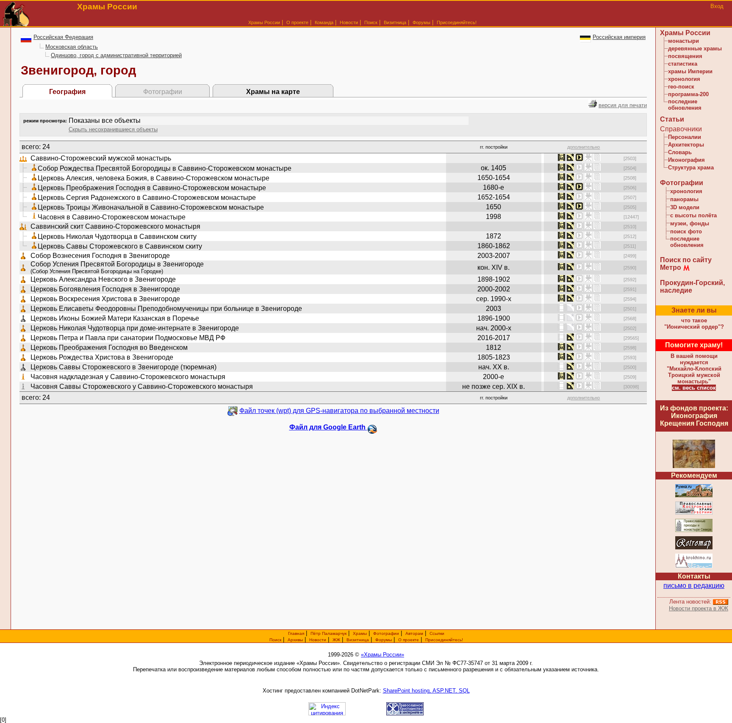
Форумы (421, 22)
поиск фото (686, 231)
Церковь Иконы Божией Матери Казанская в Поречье (114, 318)
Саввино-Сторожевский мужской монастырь (100, 158)
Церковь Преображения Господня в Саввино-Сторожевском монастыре (152, 187)
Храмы (360, 633)
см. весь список (694, 388)
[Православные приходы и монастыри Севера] (693, 530)
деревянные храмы (695, 48)
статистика (682, 64)
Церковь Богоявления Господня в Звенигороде (105, 289)
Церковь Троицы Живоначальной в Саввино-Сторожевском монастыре (151, 207)
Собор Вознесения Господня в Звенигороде (100, 255)
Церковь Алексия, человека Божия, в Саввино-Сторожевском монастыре (153, 178)
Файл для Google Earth (328, 427)
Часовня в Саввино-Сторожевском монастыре (112, 217)
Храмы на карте (273, 91)
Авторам (414, 633)
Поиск (370, 22)
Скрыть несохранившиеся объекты (113, 129)
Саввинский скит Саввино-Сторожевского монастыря (115, 226)
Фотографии (681, 182)
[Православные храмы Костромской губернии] (693, 513)
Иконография (686, 160)
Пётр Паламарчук (329, 633)
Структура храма (691, 167)
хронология (684, 79)
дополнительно (583, 147)
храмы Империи (690, 71)
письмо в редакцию (693, 585)
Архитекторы (686, 144)
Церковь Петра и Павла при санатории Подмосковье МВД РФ (127, 337)
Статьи (672, 119)
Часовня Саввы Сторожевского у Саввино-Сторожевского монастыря (141, 386)
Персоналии (684, 137)
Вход (717, 6)
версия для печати (623, 105)
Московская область (71, 47)
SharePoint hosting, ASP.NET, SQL (426, 690)
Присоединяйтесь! (457, 22)
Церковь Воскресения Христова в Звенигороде (105, 298)
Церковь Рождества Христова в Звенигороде (101, 357)
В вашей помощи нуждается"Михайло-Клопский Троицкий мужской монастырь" (694, 369)
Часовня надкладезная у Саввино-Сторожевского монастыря (127, 376)
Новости (349, 22)
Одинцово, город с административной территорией (116, 55)
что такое (694, 323)
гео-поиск (681, 86)
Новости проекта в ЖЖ (698, 608)
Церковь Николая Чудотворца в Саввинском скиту (117, 236)
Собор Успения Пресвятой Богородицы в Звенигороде (117, 264)
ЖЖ (336, 639)
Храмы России (264, 22)
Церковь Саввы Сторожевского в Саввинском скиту (120, 246)
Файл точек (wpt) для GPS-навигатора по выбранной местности (339, 410)
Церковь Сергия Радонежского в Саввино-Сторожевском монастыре (147, 197)
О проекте (408, 639)
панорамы (684, 199)
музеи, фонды (689, 223)
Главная (296, 633)
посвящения (685, 56)
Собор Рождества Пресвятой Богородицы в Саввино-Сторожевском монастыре (164, 168)
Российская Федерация (63, 37)
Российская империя (619, 37)
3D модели (684, 207)
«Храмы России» (382, 654)
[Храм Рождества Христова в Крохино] (693, 566)
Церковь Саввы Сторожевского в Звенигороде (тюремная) (123, 367)
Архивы (295, 639)
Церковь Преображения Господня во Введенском (109, 347)
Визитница (395, 22)
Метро (670, 267)
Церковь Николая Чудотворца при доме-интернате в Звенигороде (134, 328)
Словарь (680, 152)
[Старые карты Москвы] (693, 547)
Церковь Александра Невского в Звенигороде (103, 279)
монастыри (683, 41)
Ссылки (437, 633)
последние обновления (685, 104)
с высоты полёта (693, 215)
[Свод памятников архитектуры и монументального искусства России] (693, 495)
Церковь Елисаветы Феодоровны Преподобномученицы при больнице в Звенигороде (166, 308)
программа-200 (688, 94)
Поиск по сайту (686, 259)
